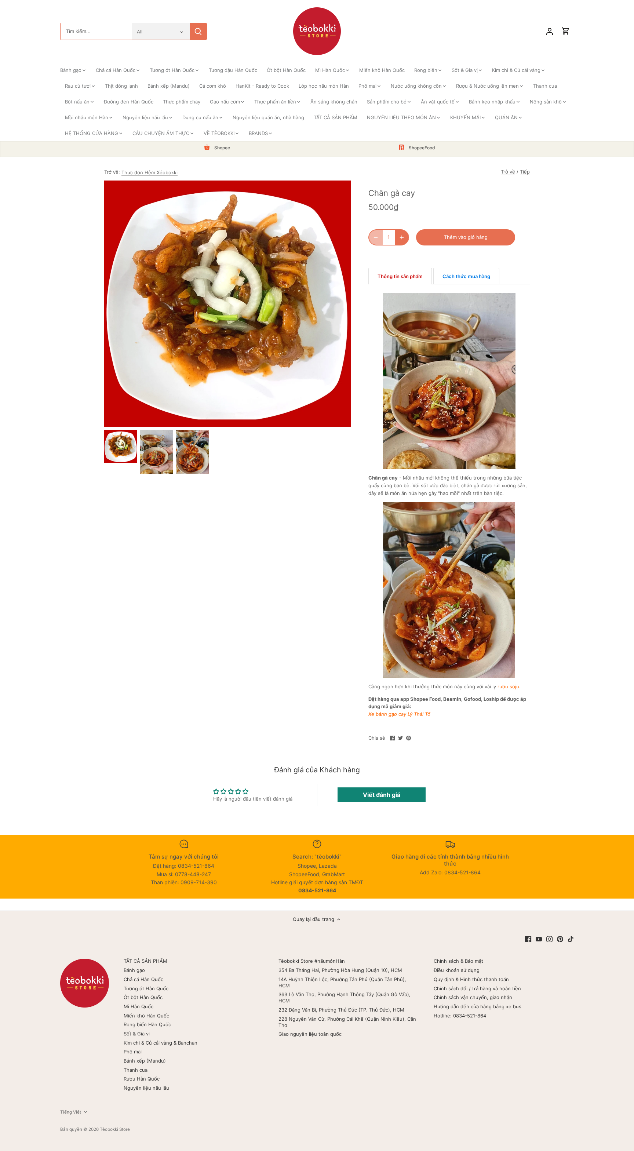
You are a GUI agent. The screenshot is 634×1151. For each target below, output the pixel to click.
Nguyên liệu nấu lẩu (146, 1088)
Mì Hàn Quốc (138, 1006)
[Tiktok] (571, 939)
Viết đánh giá (381, 794)
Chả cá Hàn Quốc (143, 979)
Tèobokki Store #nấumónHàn (311, 961)
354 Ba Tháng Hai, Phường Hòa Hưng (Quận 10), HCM (340, 970)
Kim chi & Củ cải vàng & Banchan (160, 1043)
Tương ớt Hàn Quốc (146, 988)
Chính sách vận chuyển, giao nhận (473, 997)
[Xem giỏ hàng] (565, 31)
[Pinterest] (560, 939)
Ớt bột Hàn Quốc (143, 997)
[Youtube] (539, 939)
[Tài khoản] (550, 31)
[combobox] (96, 31)
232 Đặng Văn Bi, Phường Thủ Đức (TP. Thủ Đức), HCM (341, 1010)
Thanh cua (135, 1070)
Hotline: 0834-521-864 (460, 1016)
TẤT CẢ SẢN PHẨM (145, 961)
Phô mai (133, 1052)
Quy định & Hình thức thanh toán (471, 979)
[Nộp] (198, 31)
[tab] (400, 276)
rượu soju (508, 686)
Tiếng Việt (70, 1112)
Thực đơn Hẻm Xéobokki (149, 172)
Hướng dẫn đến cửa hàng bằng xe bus (477, 1006)
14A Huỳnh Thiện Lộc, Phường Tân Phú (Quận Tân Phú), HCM (342, 982)
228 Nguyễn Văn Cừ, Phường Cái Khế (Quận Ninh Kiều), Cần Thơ (347, 1022)
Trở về (508, 172)
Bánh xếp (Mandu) (145, 1061)
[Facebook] (528, 939)
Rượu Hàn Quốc (142, 1079)
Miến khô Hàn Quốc (146, 1016)
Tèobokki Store (115, 1129)
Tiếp (525, 172)
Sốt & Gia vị (137, 1034)
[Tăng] (402, 237)
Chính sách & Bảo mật (458, 961)
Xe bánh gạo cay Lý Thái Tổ (399, 714)
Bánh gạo (134, 970)
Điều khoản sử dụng (457, 970)
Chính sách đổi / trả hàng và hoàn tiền (477, 988)
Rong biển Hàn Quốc (147, 1024)
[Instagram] (549, 939)
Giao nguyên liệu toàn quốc (310, 1034)
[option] (120, 446)
